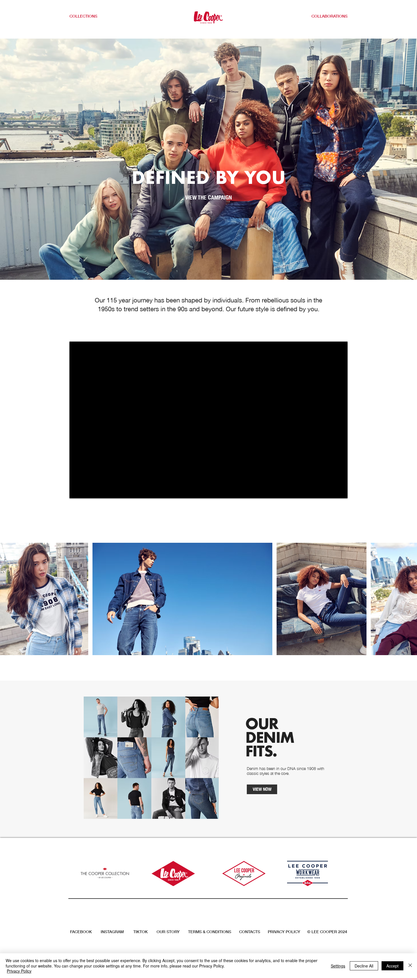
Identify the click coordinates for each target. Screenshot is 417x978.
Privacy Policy (19, 971)
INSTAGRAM (112, 931)
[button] (87, 16)
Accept (392, 966)
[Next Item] (409, 598)
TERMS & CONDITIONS (209, 931)
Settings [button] (338, 966)
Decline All (364, 966)
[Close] (410, 965)
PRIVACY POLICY (284, 931)
